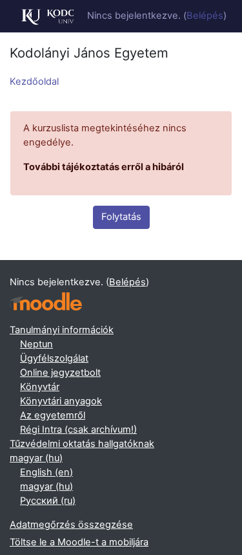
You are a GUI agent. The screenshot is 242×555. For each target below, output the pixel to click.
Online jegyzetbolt (60, 372)
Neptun (36, 344)
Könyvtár (39, 387)
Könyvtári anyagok (61, 401)
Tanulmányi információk (62, 330)
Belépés (205, 15)
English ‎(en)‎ (46, 472)
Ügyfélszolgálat (54, 358)
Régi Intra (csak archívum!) (78, 429)
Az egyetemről (52, 415)
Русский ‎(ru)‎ (48, 500)
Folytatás (121, 217)
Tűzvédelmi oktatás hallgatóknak (82, 444)
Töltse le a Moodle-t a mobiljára (79, 542)
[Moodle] (46, 302)
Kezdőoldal (34, 81)
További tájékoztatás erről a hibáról (103, 167)
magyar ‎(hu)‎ (36, 458)
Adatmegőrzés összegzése (71, 524)
